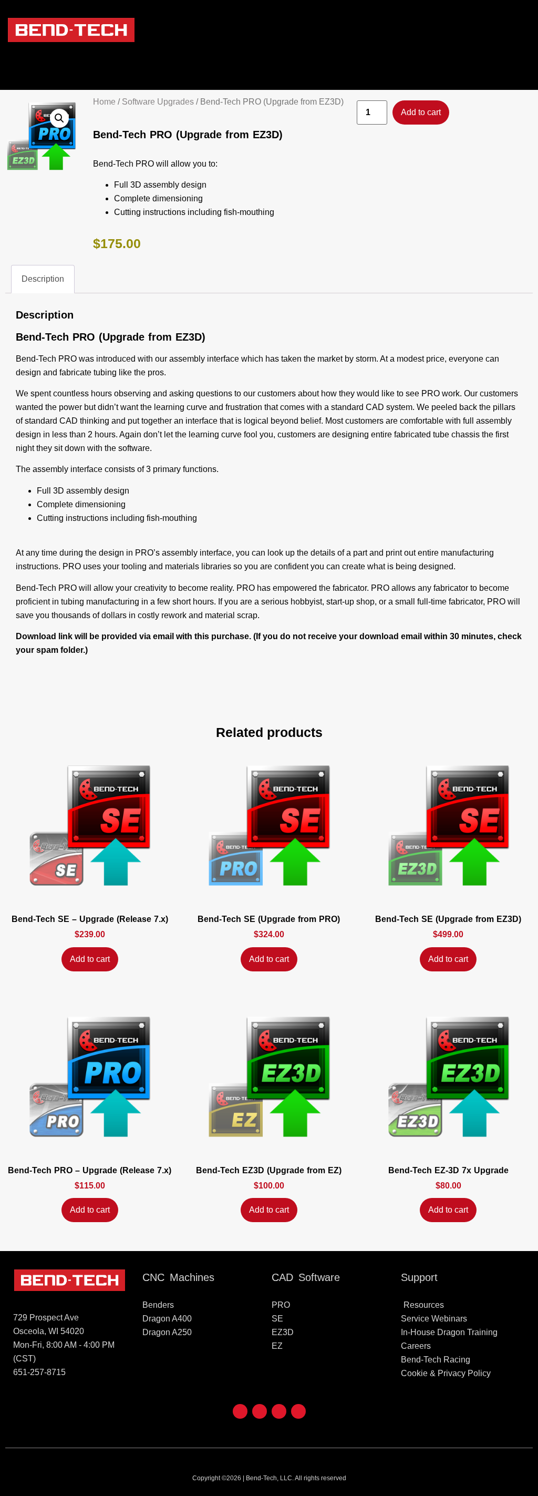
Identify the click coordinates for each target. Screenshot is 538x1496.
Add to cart (421, 112)
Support (419, 1277)
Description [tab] (43, 278)
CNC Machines (178, 1277)
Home (104, 101)
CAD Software (306, 1277)
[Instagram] (298, 1411)
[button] (524, 30)
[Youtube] (259, 1411)
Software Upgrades (158, 101)
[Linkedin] (279, 1411)
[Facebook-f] (240, 1411)
